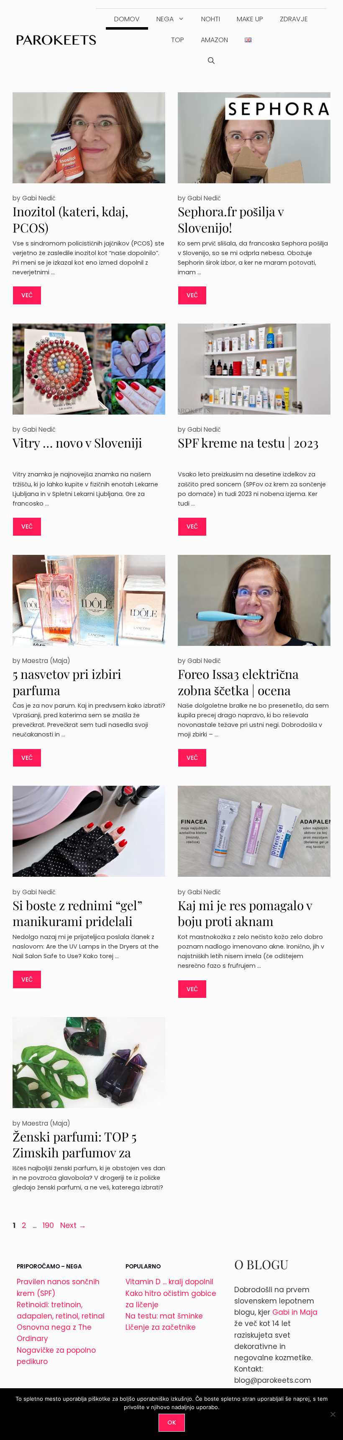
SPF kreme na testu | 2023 (248, 442)
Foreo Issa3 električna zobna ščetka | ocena (238, 682)
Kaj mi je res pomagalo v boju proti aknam (245, 913)
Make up (250, 19)
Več (27, 295)
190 (49, 1225)
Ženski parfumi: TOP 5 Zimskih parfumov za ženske (74, 1152)
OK (171, 1422)
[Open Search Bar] (211, 61)
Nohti (210, 19)
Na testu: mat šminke (164, 1316)
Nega (165, 19)
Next (73, 1225)
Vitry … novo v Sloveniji (77, 442)
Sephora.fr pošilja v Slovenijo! (231, 219)
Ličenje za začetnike (160, 1327)
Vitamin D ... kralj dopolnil (169, 1282)
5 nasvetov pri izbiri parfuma (67, 682)
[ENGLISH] (248, 40)
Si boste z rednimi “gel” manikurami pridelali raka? (77, 921)
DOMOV (127, 19)
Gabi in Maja (294, 1312)
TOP (177, 40)
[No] (332, 1414)
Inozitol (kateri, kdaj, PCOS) (70, 219)
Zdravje (294, 19)
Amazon (214, 40)
